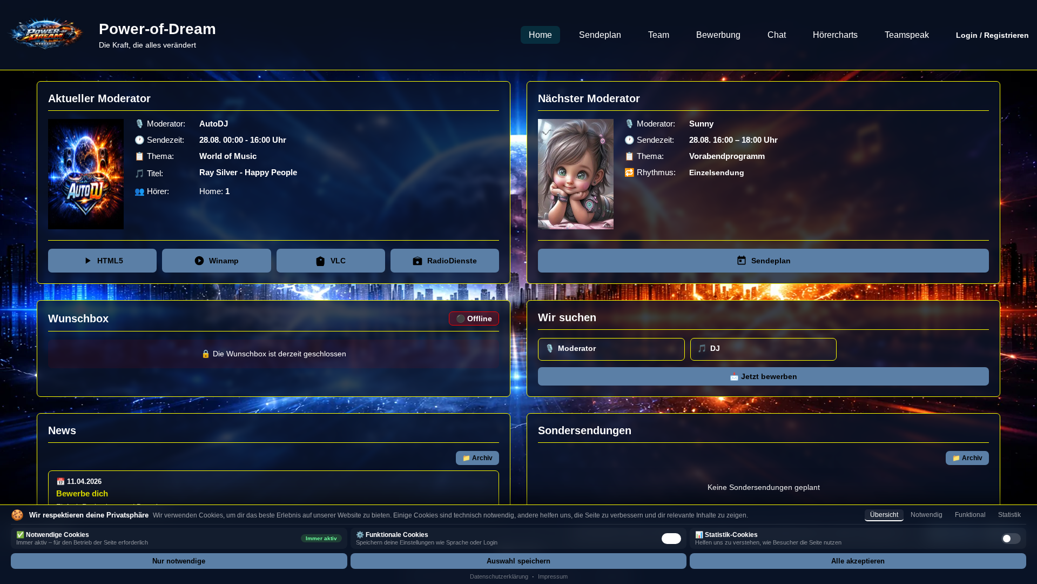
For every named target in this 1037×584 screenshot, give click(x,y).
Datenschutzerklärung (499, 576)
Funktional (970, 515)
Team (658, 34)
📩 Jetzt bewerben (763, 377)
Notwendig (926, 515)
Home (540, 34)
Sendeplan (600, 34)
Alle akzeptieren (858, 561)
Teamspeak (907, 34)
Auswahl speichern (518, 561)
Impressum (553, 576)
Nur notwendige (178, 561)
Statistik (1009, 515)
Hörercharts (835, 34)
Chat (776, 34)
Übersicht (884, 515)
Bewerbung (718, 34)
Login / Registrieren (992, 35)
